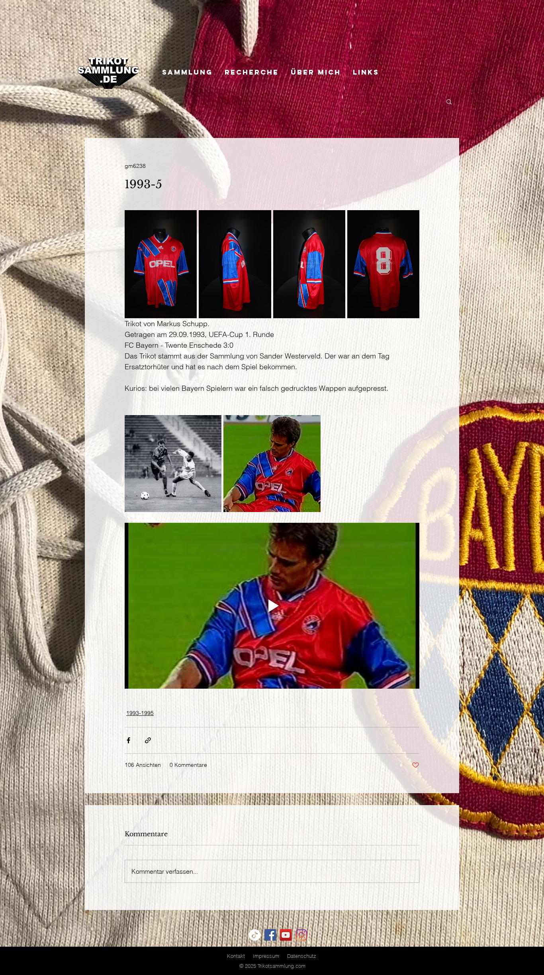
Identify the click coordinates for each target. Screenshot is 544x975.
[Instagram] (301, 935)
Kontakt (236, 956)
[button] (449, 101)
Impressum (266, 956)
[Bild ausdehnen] (161, 264)
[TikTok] (254, 935)
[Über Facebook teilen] (128, 740)
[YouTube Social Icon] (286, 935)
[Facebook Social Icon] (270, 935)
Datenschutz (301, 956)
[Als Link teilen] (148, 740)
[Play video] (272, 606)
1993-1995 (140, 713)
